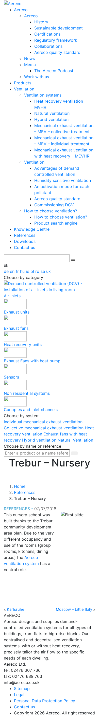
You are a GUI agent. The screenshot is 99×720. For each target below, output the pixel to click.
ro (38, 271)
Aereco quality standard (57, 52)
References (24, 235)
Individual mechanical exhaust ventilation (43, 421)
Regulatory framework (55, 40)
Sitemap (22, 688)
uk (48, 271)
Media (30, 64)
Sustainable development (58, 27)
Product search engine (55, 223)
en (13, 271)
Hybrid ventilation (51, 119)
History (41, 21)
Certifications (47, 34)
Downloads (25, 241)
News (29, 58)
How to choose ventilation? (50, 210)
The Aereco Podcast (53, 70)
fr (18, 271)
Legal (19, 694)
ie (28, 271)
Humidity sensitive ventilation (62, 180)
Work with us (36, 76)
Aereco (21, 9)
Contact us (24, 247)
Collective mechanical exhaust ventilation (44, 427)
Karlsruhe (15, 609)
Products (22, 82)
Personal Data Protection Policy (44, 700)
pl (32, 271)
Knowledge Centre (32, 229)
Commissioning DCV (54, 204)
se (43, 271)
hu (23, 271)
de (7, 271)
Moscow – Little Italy (74, 609)
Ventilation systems (42, 95)
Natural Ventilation (75, 440)
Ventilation (24, 88)
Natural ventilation (52, 113)
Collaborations (48, 46)
